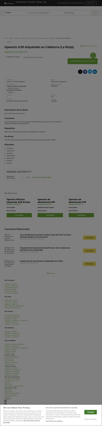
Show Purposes (90, 419)
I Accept (90, 412)
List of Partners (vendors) (54, 421)
